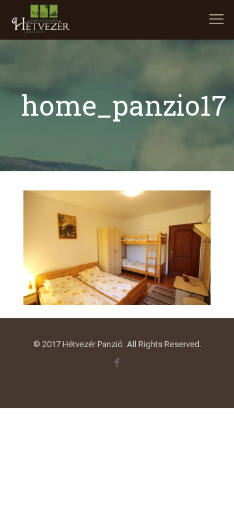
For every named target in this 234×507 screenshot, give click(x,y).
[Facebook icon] (117, 363)
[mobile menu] (216, 19)
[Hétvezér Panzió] (41, 19)
